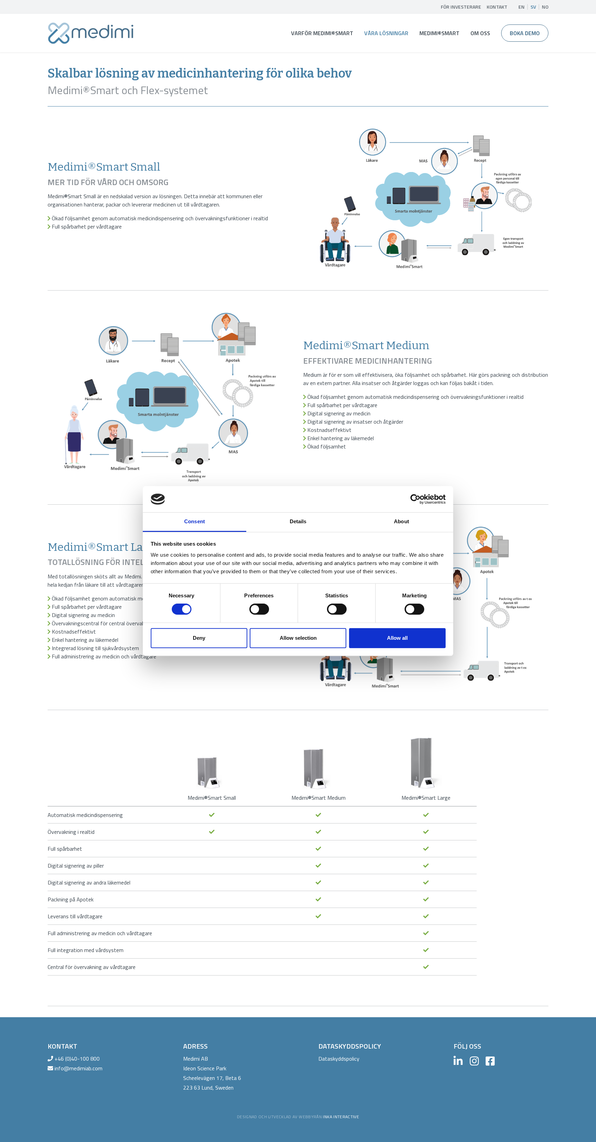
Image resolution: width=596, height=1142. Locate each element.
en (521, 7)
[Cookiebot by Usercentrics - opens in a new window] (415, 499)
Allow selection (298, 638)
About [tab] (401, 522)
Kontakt (497, 7)
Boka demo (525, 33)
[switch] (259, 609)
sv (533, 7)
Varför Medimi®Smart (322, 33)
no (545, 7)
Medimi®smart (439, 33)
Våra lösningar (386, 33)
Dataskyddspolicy (338, 1058)
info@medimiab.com (78, 1068)
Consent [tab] (194, 522)
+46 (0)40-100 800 (77, 1058)
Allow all (397, 638)
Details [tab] (298, 522)
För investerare (461, 7)
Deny (199, 638)
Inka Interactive (341, 1116)
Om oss (480, 33)
